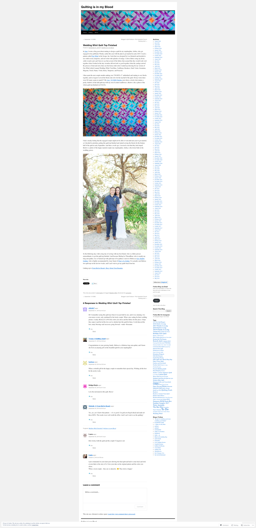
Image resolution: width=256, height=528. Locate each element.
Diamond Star (167, 346)
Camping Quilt (166, 341)
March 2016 (157, 260)
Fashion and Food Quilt (159, 363)
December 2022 (158, 115)
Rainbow (155, 392)
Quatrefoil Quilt (157, 388)
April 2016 (157, 258)
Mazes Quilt (156, 376)
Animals (155, 331)
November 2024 (158, 75)
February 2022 (158, 133)
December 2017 (158, 222)
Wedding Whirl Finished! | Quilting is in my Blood (102, 428)
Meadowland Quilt (164, 376)
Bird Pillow (167, 331)
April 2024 (157, 88)
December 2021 (158, 136)
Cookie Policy (35, 525)
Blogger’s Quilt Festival (158, 335)
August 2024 (158, 80)
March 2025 (157, 68)
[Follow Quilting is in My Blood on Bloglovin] (160, 283)
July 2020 (157, 167)
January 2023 (158, 113)
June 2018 (157, 212)
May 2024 (157, 86)
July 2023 (157, 102)
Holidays (163, 370)
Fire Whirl (95, 56)
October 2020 (158, 161)
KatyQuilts (157, 440)
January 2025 (158, 71)
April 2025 (157, 66)
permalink (128, 293)
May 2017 (157, 235)
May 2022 (157, 127)
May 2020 (157, 170)
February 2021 (158, 154)
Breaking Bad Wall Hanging (159, 339)
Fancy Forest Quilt (158, 361)
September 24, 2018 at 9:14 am (97, 387)
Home (85, 32)
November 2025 (158, 54)
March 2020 (157, 174)
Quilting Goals (167, 390)
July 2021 (157, 145)
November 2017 (158, 224)
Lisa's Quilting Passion (160, 442)
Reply (94, 331)
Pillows (164, 386)
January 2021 (158, 156)
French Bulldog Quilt (159, 369)
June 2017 (157, 233)
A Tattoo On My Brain (160, 424)
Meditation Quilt (157, 378)
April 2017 (157, 237)
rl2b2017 (92, 308)
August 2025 (158, 59)
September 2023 (158, 98)
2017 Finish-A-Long (160, 325)
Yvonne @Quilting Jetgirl (97, 338)
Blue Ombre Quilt (158, 337)
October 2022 (158, 118)
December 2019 (158, 179)
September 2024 (158, 79)
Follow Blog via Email (160, 287)
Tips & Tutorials (157, 410)
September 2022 (158, 120)
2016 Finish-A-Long (159, 324)
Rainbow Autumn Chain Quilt (161, 394)
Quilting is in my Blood (97, 7)
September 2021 (158, 142)
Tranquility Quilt (156, 411)
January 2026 (158, 50)
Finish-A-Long (164, 365)
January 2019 (158, 199)
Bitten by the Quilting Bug (161, 437)
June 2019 (157, 190)
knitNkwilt (157, 433)
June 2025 (157, 62)
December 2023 (158, 95)
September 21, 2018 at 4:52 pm (97, 341)
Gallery (91, 32)
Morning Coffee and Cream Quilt (162, 382)
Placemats (169, 386)
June (86, 51)
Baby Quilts (161, 331)
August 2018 (158, 208)
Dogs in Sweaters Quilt (158, 352)
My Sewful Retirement (160, 455)
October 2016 (158, 248)
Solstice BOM (166, 399)
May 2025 (157, 64)
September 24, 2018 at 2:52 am (97, 364)
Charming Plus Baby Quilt (158, 343)
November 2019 (158, 181)
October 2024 (158, 77)
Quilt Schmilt (158, 438)
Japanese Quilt (167, 372)
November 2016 (158, 246)
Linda (91, 455)
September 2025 (158, 57)
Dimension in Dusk (158, 350)
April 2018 (157, 215)
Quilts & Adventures (159, 431)
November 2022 (158, 116)
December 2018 (158, 201)
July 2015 (157, 275)
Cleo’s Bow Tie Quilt (166, 345)
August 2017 (158, 230)
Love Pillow (155, 374)
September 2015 (158, 271)
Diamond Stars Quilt (158, 348)
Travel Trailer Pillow (165, 411)
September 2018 (158, 206)
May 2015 (157, 278)
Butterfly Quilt (157, 341)
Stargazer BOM (158, 401)
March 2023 (157, 109)
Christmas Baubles (157, 345)
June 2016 (157, 255)
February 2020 (158, 176)
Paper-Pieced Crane (164, 384)
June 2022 (157, 125)
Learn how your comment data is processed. (121, 514)
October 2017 (158, 226)
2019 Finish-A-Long (161, 329)
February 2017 (158, 240)
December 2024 (158, 73)
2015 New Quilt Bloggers (159, 322)
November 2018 (158, 203)
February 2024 (158, 91)
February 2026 (158, 48)
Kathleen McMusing (159, 446)
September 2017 (158, 228)
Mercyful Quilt (164, 378)
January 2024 (158, 93)
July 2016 (157, 253)
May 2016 (157, 257)
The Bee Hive (158, 407)
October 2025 (158, 55)
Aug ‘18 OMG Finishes (114, 80)
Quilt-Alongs (166, 388)
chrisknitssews (158, 451)
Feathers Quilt (157, 365)
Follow (156, 300)
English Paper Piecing (158, 357)
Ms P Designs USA (159, 453)
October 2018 (158, 204)
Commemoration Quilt (158, 346)
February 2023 (158, 111)
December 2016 (158, 244)
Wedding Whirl (113, 293)
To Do (165, 409)
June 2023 (157, 104)
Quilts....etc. (157, 435)
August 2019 (158, 186)
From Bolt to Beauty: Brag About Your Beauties (107, 268)
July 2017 (157, 231)
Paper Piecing (157, 386)
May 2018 (157, 213)
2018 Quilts (99, 293)
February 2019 (158, 197)
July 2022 (157, 124)
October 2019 (158, 183)
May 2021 (157, 149)
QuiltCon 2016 (157, 390)
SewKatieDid (158, 429)
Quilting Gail (158, 449)
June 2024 (157, 84)
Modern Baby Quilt (158, 380)
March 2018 (157, 217)
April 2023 (157, 107)
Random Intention (158, 397)
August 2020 (158, 165)
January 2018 (158, 221)
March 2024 (157, 89)
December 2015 (158, 266)
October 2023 (158, 97)
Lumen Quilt (163, 374)
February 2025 (158, 70)
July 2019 (157, 188)
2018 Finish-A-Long (159, 328)
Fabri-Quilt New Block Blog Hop (162, 359)
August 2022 (158, 122)
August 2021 (158, 143)
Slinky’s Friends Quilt (157, 399)
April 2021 (157, 151)
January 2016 (158, 264)
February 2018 (158, 219)
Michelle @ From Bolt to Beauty (99, 406)
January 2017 (158, 242)
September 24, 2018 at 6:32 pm (97, 408)
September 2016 (158, 249)
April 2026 (157, 45)
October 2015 (158, 269)
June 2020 (157, 169)
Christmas (167, 343)
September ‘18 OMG (89, 39)
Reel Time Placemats (167, 397)
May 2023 (157, 106)
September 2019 (158, 185)
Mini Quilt (170, 378)
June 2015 (157, 276)
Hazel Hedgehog (157, 370)
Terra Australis (158, 405)
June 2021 (157, 147)
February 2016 (158, 262)
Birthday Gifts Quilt (159, 333)
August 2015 (158, 273)
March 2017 (157, 239)
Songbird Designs (159, 444)
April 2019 (157, 194)
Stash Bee (168, 401)
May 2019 (157, 192)
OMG (156, 383)
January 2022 (158, 134)
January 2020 (158, 177)
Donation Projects (158, 354)
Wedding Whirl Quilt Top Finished (100, 45)
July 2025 (157, 61)
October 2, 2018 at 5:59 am (96, 457)
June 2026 (157, 43)
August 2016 (158, 251)
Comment (140, 507)
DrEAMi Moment (158, 356)
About (96, 32)
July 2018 (157, 210)
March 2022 (157, 131)
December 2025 (158, 52)
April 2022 (157, 129)
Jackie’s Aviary (157, 372)
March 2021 (157, 152)
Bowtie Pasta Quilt (167, 337)
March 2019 (157, 195)
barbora (91, 362)
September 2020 (158, 163)
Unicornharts (158, 447)
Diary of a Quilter (124, 261)
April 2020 (157, 172)
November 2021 (158, 138)
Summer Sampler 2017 (161, 403)
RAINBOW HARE (159, 422)
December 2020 (158, 158)
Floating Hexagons (157, 367)
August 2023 (158, 100)
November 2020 (158, 160)
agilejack (157, 428)
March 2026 (157, 46)
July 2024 (157, 82)
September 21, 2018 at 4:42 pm (97, 310)
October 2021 (158, 140)
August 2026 (158, 41)
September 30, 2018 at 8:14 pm (97, 436)
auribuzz (157, 426)
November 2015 (158, 267)
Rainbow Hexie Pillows (158, 395)
